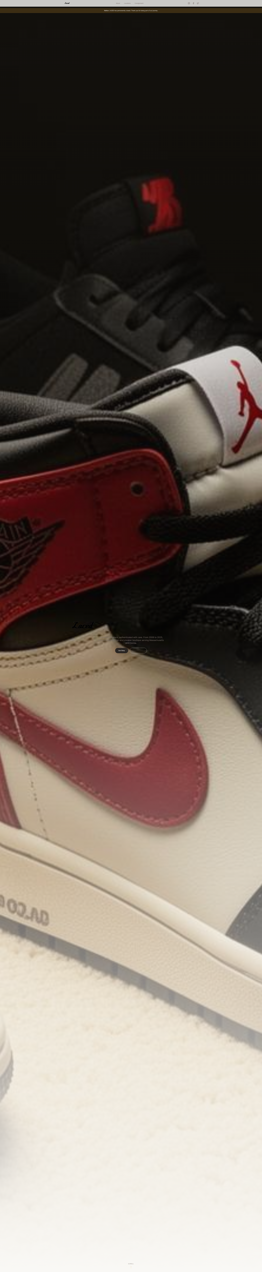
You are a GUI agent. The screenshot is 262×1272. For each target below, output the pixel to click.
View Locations (138, 650)
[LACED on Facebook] (193, 3)
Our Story (121, 650)
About (118, 3)
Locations (127, 3)
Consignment (139, 3)
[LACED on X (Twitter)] (197, 3)
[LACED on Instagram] (188, 3)
